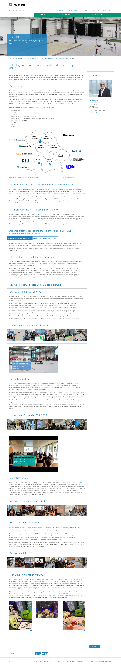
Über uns (42, 14)
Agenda (34, 392)
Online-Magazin (97, 14)
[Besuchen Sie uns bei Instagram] (46, 653)
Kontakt (96, 10)
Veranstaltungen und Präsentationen (20, 238)
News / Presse (59, 10)
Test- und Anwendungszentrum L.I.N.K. (64, 103)
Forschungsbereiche (66, 14)
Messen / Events (73, 10)
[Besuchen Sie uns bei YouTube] (43, 653)
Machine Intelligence (49, 58)
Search (110, 3)
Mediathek (70, 661)
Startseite (12, 58)
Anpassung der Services (50, 238)
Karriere (85, 10)
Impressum (89, 661)
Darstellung (37, 238)
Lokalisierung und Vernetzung (35, 58)
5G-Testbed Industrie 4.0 (42, 214)
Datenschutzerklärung (104, 661)
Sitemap (38, 661)
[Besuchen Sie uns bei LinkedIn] (39, 653)
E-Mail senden (94, 112)
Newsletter (60, 661)
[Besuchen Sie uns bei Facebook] (36, 653)
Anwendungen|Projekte (62, 58)
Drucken (94, 646)
